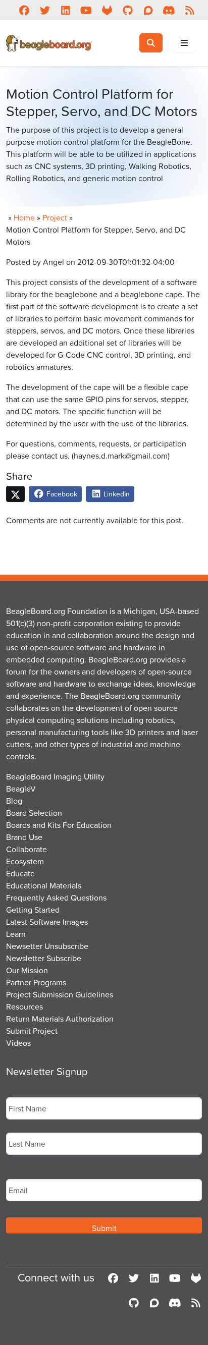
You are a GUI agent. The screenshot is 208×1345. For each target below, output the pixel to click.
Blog (14, 800)
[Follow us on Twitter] (44, 10)
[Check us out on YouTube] (86, 10)
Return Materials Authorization (60, 1018)
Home (24, 217)
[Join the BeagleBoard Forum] (148, 10)
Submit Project (32, 1030)
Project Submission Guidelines (59, 994)
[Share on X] (15, 494)
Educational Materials (43, 885)
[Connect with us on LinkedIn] (65, 10)
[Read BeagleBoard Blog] (189, 10)
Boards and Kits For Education (59, 824)
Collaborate (26, 849)
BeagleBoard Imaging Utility (55, 776)
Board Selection (34, 812)
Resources (24, 1006)
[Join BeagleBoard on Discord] (169, 10)
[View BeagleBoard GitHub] (127, 10)
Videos (18, 1042)
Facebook (60, 493)
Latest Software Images (47, 921)
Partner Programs (36, 982)
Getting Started (33, 909)
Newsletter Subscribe (43, 958)
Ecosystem (25, 861)
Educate (20, 873)
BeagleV (21, 788)
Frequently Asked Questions (56, 897)
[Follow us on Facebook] (24, 10)
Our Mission (27, 970)
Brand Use (24, 837)
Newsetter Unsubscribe (47, 945)
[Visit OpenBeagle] (106, 10)
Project (54, 217)
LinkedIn (115, 493)
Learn (16, 933)
